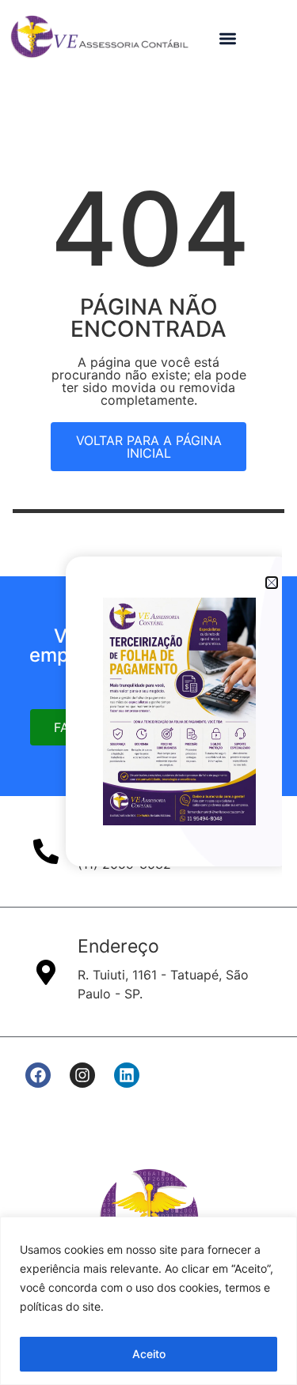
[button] (228, 38)
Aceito (149, 1353)
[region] (148, 1301)
